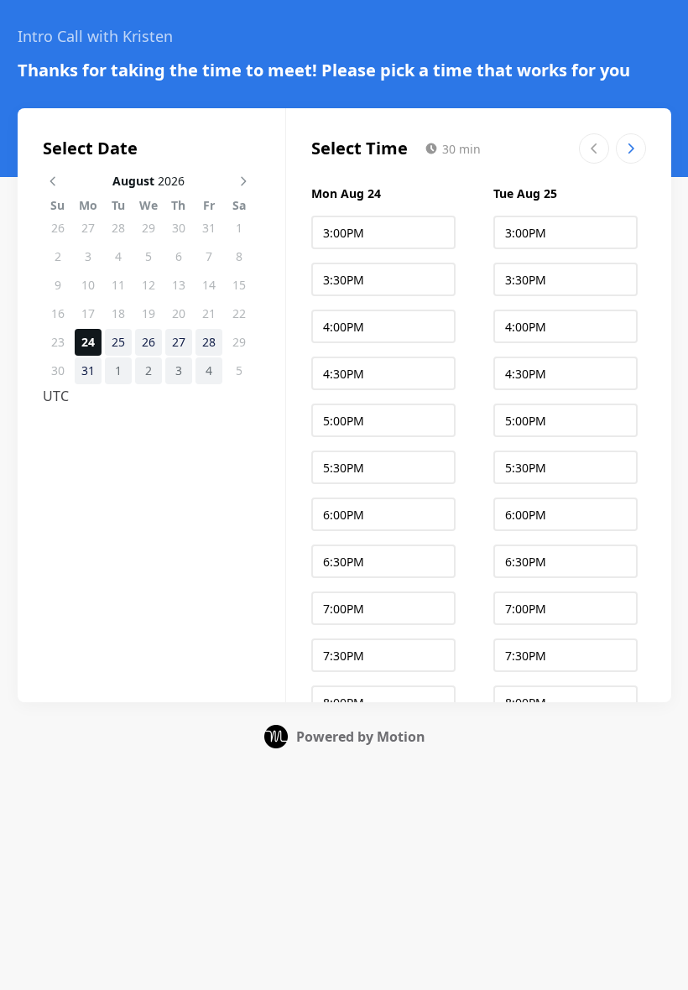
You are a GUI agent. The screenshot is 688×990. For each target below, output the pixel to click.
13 (178, 285)
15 (239, 285)
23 (58, 342)
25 (118, 342)
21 (209, 313)
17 (88, 313)
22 (239, 313)
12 (148, 285)
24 (88, 342)
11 (118, 285)
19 (148, 313)
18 (118, 313)
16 (58, 313)
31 (209, 228)
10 (88, 285)
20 (178, 313)
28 (118, 228)
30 (178, 228)
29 (148, 228)
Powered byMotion (360, 736)
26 (58, 228)
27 (88, 228)
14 (209, 285)
